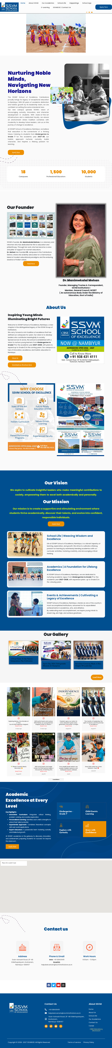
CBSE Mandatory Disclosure (96, 1030)
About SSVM (33, 3)
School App (86, 3)
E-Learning (45, 7)
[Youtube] (58, 985)
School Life (62, 3)
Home (23, 3)
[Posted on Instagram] (19, 718)
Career (91, 1026)
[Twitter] (51, 1026)
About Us (92, 1012)
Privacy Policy (88, 1042)
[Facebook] (49, 985)
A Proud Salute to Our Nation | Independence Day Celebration (22, 660)
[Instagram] (63, 985)
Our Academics (48, 3)
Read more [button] (18, 726)
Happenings (74, 3)
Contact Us (93, 1022)
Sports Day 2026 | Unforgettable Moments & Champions (54, 664)
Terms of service (74, 1042)
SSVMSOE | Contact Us (62, 7)
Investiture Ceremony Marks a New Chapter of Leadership (88, 664)
